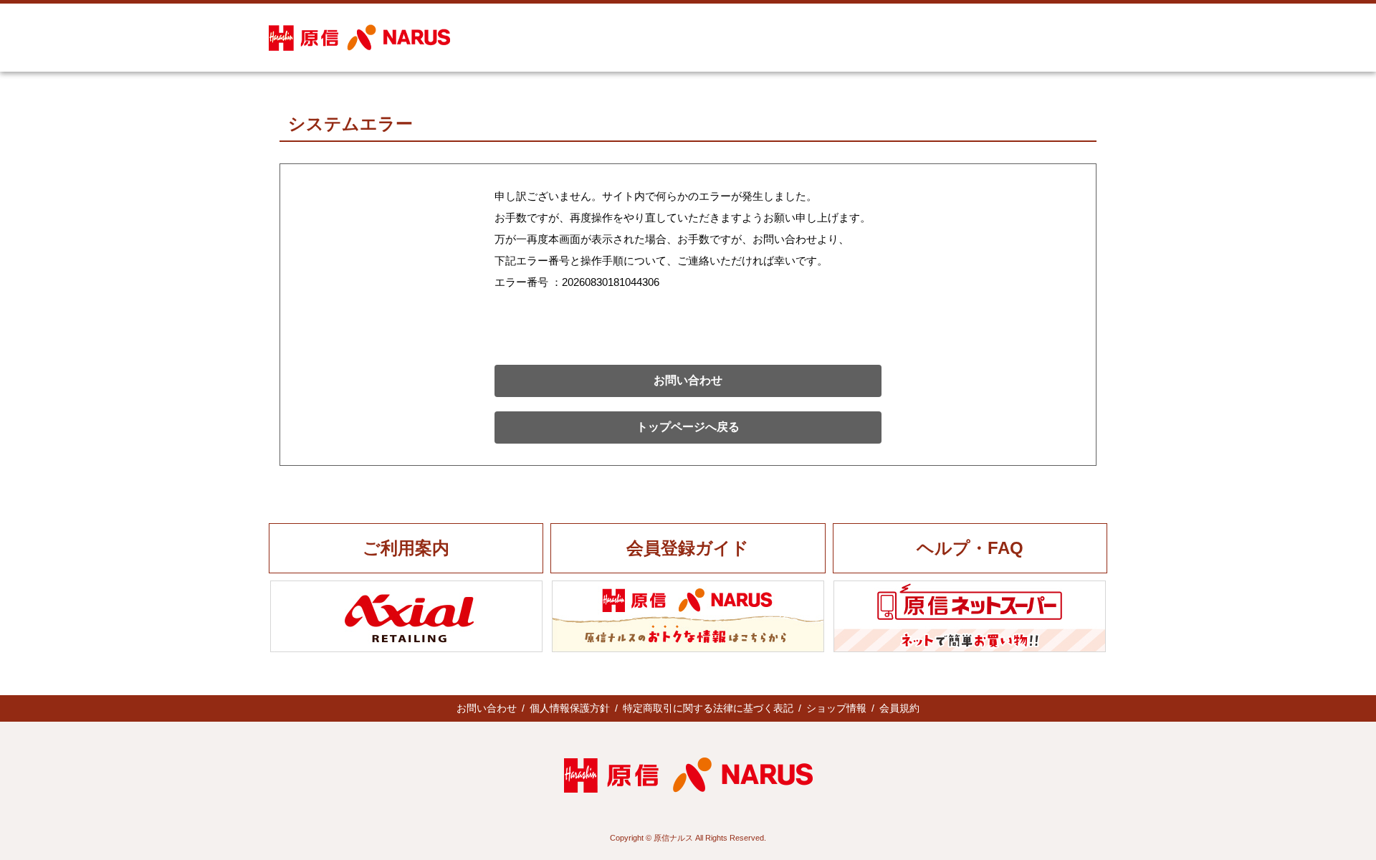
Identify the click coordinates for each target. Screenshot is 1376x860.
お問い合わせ (688, 380)
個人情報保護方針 (570, 708)
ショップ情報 (836, 708)
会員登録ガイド (687, 548)
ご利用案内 (406, 548)
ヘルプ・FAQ (970, 548)
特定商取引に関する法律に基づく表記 (708, 708)
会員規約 (899, 708)
